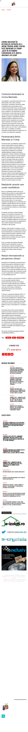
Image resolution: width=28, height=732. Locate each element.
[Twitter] (9, 85)
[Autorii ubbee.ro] (9, 349)
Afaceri (9, 10)
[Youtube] (12, 354)
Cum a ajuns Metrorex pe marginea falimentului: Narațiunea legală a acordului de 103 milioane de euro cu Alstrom (13, 669)
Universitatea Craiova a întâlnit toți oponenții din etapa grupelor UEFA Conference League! (17, 408)
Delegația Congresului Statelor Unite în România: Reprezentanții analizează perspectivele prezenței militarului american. (17, 370)
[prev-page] (2, 507)
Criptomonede (6, 581)
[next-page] (3, 507)
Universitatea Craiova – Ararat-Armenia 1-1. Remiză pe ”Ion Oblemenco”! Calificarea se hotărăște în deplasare (13, 486)
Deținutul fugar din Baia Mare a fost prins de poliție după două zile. (14, 478)
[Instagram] (6, 354)
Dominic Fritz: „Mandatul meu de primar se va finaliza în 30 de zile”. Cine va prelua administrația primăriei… (17, 399)
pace (14, 337)
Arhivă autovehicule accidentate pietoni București (14, 672)
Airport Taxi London (12, 576)
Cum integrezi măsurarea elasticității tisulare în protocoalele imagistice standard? (13, 676)
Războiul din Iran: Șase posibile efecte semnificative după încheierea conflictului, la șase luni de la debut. (18, 391)
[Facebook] (4, 85)
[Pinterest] (14, 85)
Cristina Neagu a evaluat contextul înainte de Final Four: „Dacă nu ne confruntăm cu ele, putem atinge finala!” (14, 620)
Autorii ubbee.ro (16, 350)
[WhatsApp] (18, 85)
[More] (23, 85)
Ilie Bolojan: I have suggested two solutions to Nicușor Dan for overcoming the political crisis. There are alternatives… (13, 628)
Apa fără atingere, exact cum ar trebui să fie (13, 472)
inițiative (8, 337)
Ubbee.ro (4, 605)
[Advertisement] (14, 25)
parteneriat (20, 337)
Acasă (3, 10)
